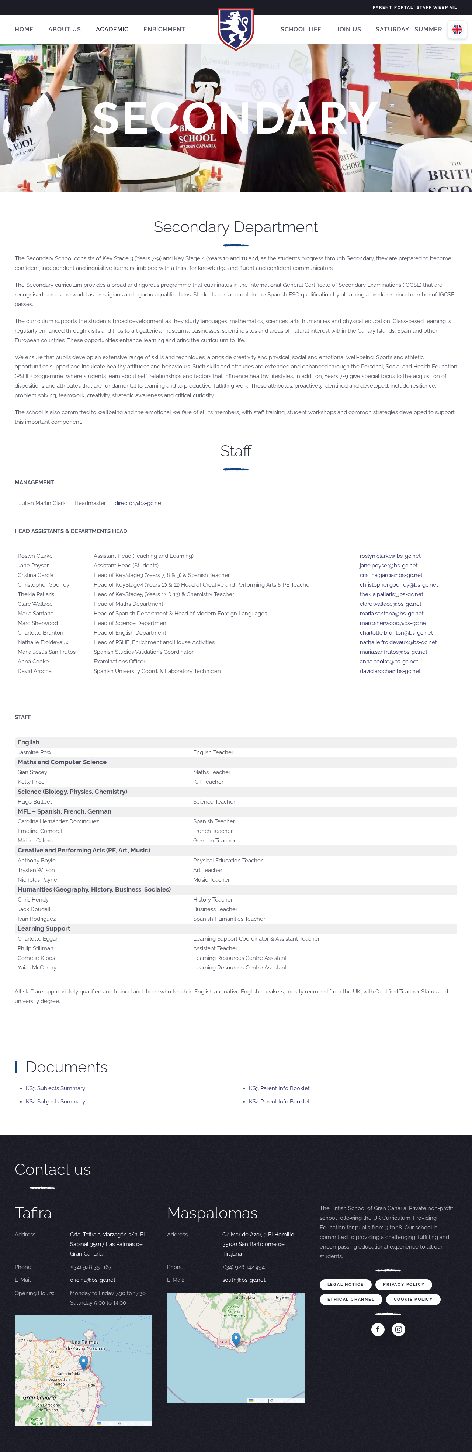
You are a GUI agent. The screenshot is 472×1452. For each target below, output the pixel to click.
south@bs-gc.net (244, 1280)
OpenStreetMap (136, 1423)
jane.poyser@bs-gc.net (389, 565)
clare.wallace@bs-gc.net (390, 604)
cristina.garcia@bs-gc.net (391, 575)
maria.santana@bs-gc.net (392, 613)
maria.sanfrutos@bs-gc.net (393, 652)
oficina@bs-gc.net (92, 1280)
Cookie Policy (413, 1299)
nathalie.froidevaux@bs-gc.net (398, 642)
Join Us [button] (348, 29)
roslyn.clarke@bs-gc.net (390, 556)
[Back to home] (236, 29)
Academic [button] (112, 29)
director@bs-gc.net (139, 503)
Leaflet (107, 1423)
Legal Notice (345, 1284)
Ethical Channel (351, 1299)
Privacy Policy (403, 1284)
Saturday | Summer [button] (409, 29)
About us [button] (64, 29)
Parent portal (393, 7)
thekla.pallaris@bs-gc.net (391, 594)
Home (24, 29)
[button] (83, 1363)
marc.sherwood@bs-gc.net (394, 623)
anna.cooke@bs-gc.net (389, 661)
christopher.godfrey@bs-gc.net (399, 584)
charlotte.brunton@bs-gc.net (396, 632)
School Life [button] (301, 29)
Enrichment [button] (164, 29)
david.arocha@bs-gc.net (390, 671)
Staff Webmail (437, 7)
